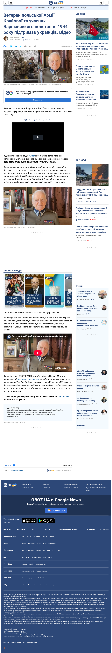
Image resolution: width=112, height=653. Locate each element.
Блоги (74, 529)
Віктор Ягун (80, 314)
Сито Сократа (81, 329)
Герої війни (28, 8)
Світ (32, 529)
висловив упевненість (28, 379)
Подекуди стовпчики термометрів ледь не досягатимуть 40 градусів (85, 80)
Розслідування (65, 529)
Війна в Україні (40, 8)
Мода (42, 585)
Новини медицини (28, 578)
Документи (47, 488)
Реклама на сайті (27, 488)
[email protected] (29, 637)
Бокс (44, 543)
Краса (36, 585)
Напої (31, 564)
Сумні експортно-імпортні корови (88, 387)
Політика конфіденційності (95, 484)
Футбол (24, 543)
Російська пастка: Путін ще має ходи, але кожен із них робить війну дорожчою (88, 308)
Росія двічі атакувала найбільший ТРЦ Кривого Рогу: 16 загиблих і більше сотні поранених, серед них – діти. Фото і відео (92, 211)
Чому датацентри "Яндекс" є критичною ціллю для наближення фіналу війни (86, 293)
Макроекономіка (41, 571)
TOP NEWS (81, 160)
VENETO (69, 8)
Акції (44, 557)
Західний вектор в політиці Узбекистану (86, 399)
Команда (46, 484)
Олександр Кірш (82, 379)
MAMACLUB (40, 578)
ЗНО (53, 550)
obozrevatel (63, 396)
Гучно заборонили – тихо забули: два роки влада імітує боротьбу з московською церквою (87, 413)
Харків (28, 536)
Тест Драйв (25, 557)
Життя (47, 529)
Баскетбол (31, 543)
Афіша (24, 585)
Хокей (39, 543)
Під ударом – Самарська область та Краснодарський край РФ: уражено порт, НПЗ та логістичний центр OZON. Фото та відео (91, 192)
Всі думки (81, 425)
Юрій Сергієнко (14, 37)
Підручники (30, 550)
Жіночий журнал (51, 585)
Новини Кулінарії (40, 564)
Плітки (30, 585)
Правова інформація (71, 484)
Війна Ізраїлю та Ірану (56, 8)
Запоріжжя (36, 536)
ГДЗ (23, 550)
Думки (79, 286)
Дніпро (44, 536)
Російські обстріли (80, 8)
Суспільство (91, 529)
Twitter (31, 156)
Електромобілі (36, 557)
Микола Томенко (82, 419)
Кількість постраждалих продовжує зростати (92, 217)
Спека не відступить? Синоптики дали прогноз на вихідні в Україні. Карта (85, 70)
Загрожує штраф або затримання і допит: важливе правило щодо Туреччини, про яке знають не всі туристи (92, 46)
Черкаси (51, 536)
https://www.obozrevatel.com (75, 595)
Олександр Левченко (83, 404)
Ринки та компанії (28, 571)
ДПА (48, 550)
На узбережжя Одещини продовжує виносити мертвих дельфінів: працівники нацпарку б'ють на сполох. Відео (86, 95)
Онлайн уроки (40, 550)
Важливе (80, 14)
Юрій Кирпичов (82, 391)
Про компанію (26, 484)
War (23, 37)
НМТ (58, 550)
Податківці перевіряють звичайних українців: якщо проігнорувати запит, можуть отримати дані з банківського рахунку (92, 229)
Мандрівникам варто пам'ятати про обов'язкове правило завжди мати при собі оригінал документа (91, 54)
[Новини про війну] (50, 471)
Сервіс (50, 557)
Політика (21, 529)
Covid (47, 578)
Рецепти (24, 564)
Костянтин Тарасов (83, 299)
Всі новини (104, 529)
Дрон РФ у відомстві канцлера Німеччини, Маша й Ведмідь (86, 373)
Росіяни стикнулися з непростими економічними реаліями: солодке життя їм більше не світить (87, 323)
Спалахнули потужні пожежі (86, 198)
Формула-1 (52, 543)
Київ (23, 536)
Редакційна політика (17, 470)
